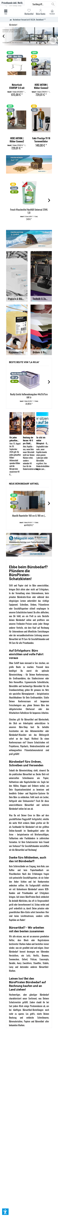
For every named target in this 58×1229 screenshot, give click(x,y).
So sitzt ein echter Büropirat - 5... (42, 440)
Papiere (27, 1021)
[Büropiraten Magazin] (29, 545)
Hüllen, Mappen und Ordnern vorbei (29, 785)
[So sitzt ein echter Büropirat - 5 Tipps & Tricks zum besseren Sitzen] (42, 423)
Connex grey (29, 36)
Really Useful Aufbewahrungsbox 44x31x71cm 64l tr (29, 396)
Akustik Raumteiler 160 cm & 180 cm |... (29, 515)
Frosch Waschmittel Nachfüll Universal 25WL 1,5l (29, 211)
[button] (5, 1211)
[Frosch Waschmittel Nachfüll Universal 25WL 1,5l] (29, 193)
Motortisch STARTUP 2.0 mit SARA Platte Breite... (16, 86)
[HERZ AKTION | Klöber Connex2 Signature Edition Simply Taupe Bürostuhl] (16, 120)
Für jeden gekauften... (14, 439)
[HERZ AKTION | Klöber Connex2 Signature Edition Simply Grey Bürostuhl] (41, 66)
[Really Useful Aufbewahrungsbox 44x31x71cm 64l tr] (29, 380)
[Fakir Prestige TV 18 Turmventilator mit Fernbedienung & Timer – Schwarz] (41, 120)
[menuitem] (52, 12)
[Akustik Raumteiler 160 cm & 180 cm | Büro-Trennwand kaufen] (29, 501)
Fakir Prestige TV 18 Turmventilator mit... (41, 140)
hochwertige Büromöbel (32, 686)
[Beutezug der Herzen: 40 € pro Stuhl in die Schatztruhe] (29, 423)
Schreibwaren (43, 1017)
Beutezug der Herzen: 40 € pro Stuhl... (28, 440)
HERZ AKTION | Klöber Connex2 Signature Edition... (41, 86)
